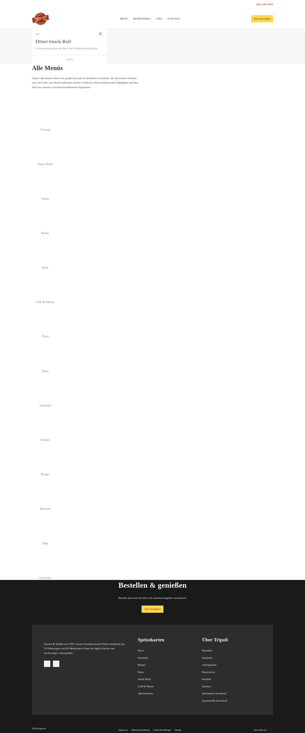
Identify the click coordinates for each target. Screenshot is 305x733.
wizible (270, 730)
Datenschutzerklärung (140, 730)
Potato (45, 233)
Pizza (45, 336)
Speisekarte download (214, 693)
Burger (45, 474)
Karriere (206, 686)
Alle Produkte (145, 693)
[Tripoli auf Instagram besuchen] (56, 664)
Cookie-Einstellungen (162, 730)
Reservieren (142, 18)
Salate (45, 198)
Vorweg (45, 129)
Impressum (123, 730)
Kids (45, 267)
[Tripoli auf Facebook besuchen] (47, 664)
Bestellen (207, 650)
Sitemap (178, 730)
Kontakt (174, 18)
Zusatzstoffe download (214, 700)
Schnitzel (45, 405)
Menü (124, 18)
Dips (45, 543)
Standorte (207, 657)
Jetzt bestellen (262, 18)
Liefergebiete (209, 664)
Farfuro (45, 440)
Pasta (45, 371)
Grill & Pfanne (45, 302)
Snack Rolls (45, 164)
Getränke (45, 577)
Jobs (159, 18)
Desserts (45, 508)
